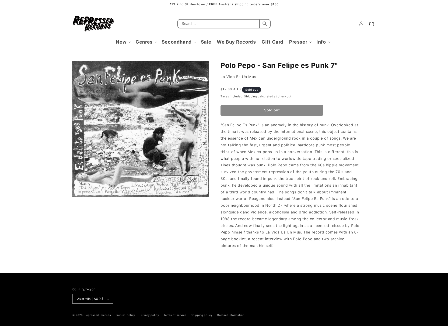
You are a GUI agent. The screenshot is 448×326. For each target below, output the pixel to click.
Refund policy (125, 315)
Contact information (230, 315)
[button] (123, 42)
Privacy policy (149, 315)
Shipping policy (202, 315)
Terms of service (175, 315)
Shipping (250, 96)
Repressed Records (98, 315)
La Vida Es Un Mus (238, 76)
